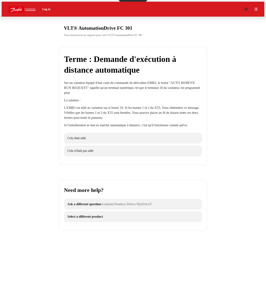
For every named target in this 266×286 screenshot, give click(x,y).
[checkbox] (133, 138)
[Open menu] (256, 9)
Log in (46, 9)
